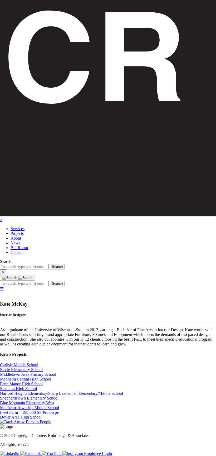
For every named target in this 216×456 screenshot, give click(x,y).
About (16, 238)
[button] (57, 266)
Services (17, 228)
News (15, 243)
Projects (17, 233)
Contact (17, 252)
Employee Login (98, 453)
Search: (6, 261)
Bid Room (19, 247)
